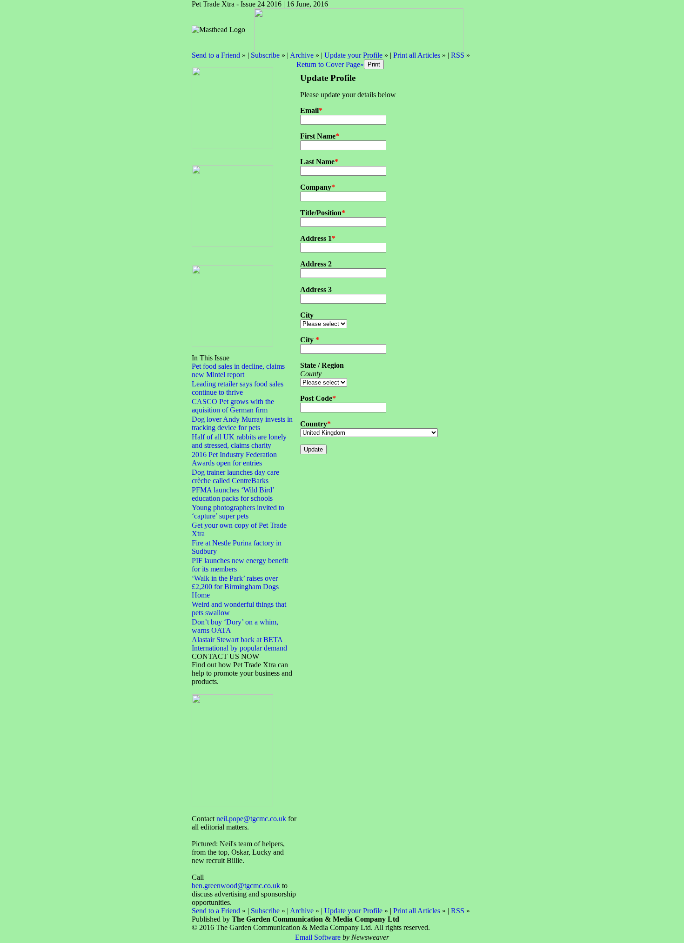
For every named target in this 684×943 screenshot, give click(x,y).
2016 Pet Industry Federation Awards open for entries (234, 459)
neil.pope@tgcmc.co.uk (251, 819)
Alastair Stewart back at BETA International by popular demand (239, 644)
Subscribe (265, 55)
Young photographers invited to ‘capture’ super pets (238, 512)
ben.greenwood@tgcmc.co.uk (236, 886)
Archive (302, 55)
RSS (457, 55)
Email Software (318, 937)
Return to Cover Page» (330, 64)
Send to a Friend (216, 55)
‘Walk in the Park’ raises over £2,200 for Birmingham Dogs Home (235, 586)
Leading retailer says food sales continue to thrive (237, 388)
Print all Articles (416, 55)
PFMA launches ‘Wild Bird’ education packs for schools (233, 494)
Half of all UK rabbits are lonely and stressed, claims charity (239, 441)
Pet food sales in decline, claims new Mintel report (238, 370)
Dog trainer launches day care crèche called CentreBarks (235, 476)
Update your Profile (353, 55)
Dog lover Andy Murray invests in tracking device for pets (242, 423)
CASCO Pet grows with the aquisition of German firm (233, 406)
